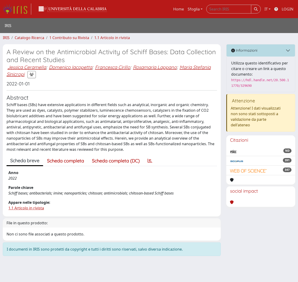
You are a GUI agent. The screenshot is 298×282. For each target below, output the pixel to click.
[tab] (150, 161)
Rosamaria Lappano (155, 67)
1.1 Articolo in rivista (112, 37)
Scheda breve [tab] (24, 160)
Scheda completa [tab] (65, 161)
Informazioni (246, 50)
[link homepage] (17, 9)
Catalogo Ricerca (29, 37)
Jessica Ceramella (26, 67)
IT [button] (266, 9)
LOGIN (287, 9)
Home (178, 9)
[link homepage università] (73, 9)
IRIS (6, 37)
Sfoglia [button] (194, 9)
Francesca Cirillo (112, 67)
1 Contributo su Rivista (69, 37)
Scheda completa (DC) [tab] (116, 161)
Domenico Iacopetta (70, 67)
